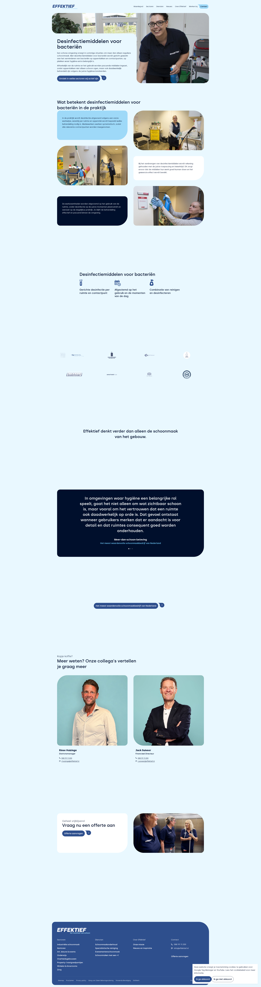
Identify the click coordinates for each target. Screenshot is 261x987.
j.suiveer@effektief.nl (146, 756)
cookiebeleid (239, 970)
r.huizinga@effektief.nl (70, 756)
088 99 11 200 (66, 753)
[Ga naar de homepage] (65, 6)
